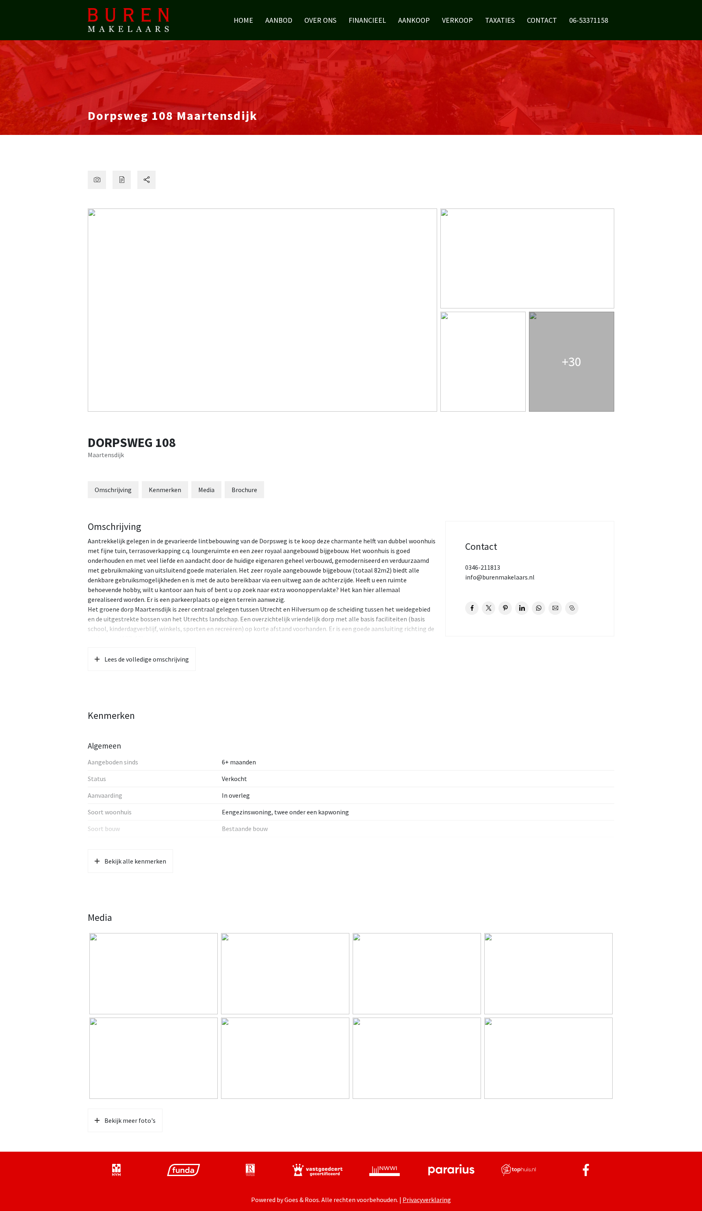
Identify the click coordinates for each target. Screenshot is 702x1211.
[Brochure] (122, 180)
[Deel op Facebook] (472, 608)
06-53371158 (588, 20)
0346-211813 (482, 567)
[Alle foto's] (97, 180)
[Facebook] (586, 1170)
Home (243, 20)
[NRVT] (250, 1170)
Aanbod (278, 20)
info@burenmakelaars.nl (500, 577)
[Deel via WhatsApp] (538, 608)
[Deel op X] (488, 608)
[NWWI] (384, 1170)
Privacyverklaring (427, 1200)
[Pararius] (451, 1170)
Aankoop (414, 20)
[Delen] (146, 180)
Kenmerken (165, 490)
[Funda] (183, 1170)
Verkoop (457, 20)
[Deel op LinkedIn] (522, 608)
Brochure (244, 490)
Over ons (320, 20)
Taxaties (500, 20)
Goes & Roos (301, 1200)
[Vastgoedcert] (317, 1170)
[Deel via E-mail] (555, 608)
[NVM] (116, 1170)
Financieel (367, 20)
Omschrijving (113, 490)
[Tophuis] (518, 1170)
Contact (542, 20)
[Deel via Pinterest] (505, 608)
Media (206, 490)
